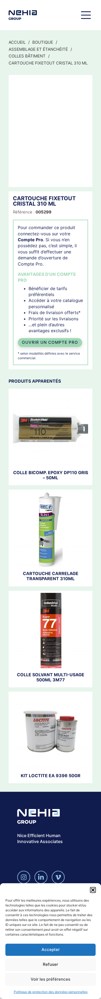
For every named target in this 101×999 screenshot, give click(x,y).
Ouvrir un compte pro (50, 342)
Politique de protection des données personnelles (51, 992)
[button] (93, 890)
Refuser (50, 964)
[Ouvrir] (85, 15)
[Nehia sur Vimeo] (58, 877)
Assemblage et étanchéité (38, 49)
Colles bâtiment (27, 56)
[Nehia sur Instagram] (23, 877)
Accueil (17, 42)
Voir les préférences (50, 979)
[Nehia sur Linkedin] (40, 877)
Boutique (42, 42)
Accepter (50, 949)
